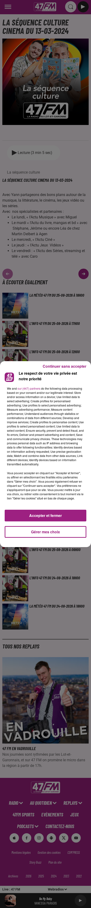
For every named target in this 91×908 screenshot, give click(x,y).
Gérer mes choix (45, 531)
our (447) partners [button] (29, 388)
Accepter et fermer (45, 515)
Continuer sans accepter (64, 366)
